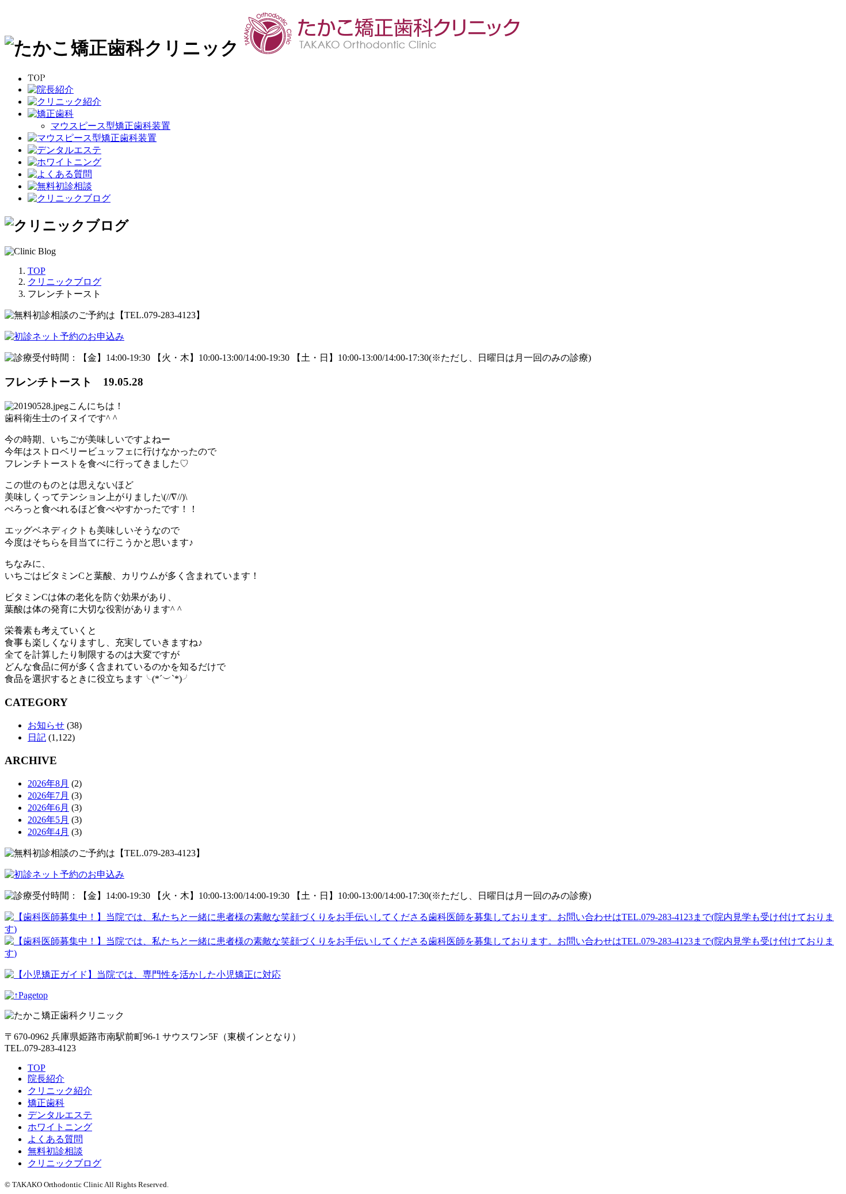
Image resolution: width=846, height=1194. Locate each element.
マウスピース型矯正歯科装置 (110, 126)
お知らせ (46, 725)
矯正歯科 (46, 1103)
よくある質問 (55, 1139)
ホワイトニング (60, 1127)
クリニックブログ (64, 1163)
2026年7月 (48, 795)
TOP (36, 1068)
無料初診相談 (55, 1151)
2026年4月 (48, 832)
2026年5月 (48, 820)
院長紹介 (46, 1079)
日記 (37, 737)
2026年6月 (48, 807)
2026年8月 (48, 783)
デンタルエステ (60, 1115)
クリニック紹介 (60, 1091)
